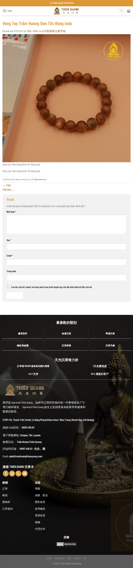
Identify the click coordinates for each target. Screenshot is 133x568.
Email (9, 255)
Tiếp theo (8, 189)
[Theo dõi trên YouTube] (25, 473)
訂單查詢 (7, 508)
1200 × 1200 (32, 31)
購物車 (6, 501)
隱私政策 (40, 501)
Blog (69, 558)
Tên (8, 240)
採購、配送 (41, 495)
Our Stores (59, 558)
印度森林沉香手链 (55, 31)
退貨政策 (40, 515)
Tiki (30, 435)
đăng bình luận (40, 179)
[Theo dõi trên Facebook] (6, 473)
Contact (77, 558)
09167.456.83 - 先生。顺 (32, 448)
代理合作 (40, 528)
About (49, 558)
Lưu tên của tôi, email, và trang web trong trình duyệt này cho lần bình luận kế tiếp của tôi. (51, 286)
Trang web (11, 271)
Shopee (24, 435)
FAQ (84, 558)
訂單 (5, 488)
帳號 (5, 495)
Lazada (37, 435)
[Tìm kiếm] (121, 11)
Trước (6, 185)
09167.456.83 (28, 427)
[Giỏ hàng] (129, 10)
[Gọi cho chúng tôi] (18, 473)
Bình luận (11, 211)
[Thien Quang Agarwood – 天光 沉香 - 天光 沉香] (66, 10)
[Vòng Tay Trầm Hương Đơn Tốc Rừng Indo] (66, 97)
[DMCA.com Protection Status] (66, 543)
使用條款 (40, 508)
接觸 (37, 522)
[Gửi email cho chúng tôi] (12, 473)
